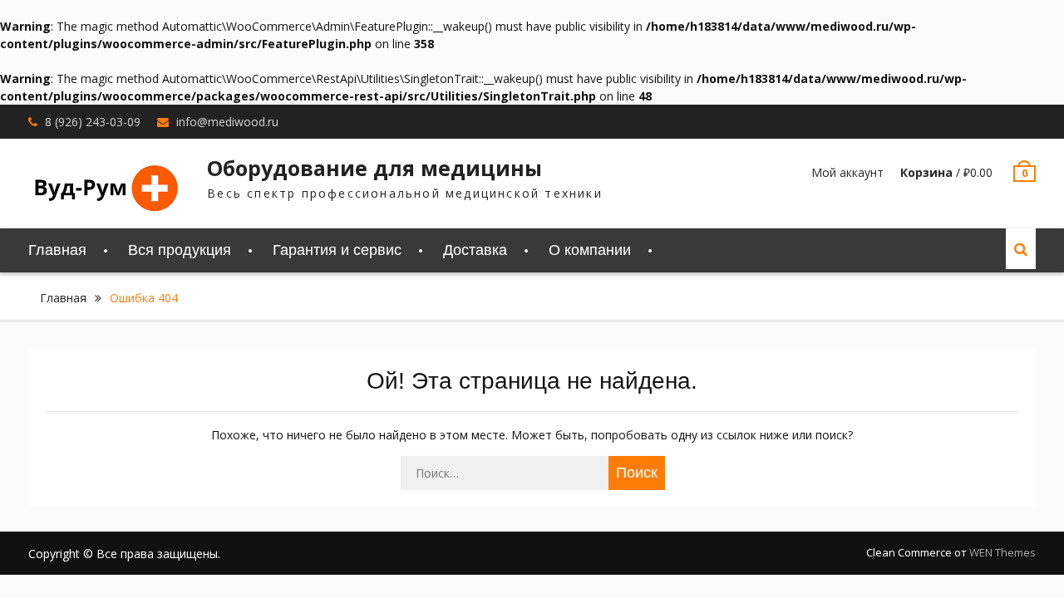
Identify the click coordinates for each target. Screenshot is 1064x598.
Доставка (475, 250)
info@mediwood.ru (227, 122)
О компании (590, 250)
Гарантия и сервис (337, 250)
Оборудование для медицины (374, 168)
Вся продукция (179, 250)
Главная (57, 250)
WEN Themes (1002, 552)
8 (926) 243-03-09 (92, 122)
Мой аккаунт (847, 172)
